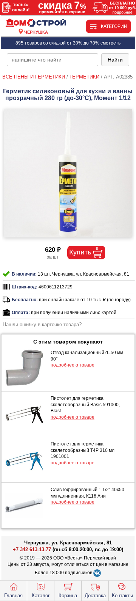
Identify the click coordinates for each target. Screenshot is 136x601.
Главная (13, 595)
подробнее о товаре (72, 365)
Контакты (122, 595)
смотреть (110, 43)
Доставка (95, 595)
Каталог (41, 595)
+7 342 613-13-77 (32, 549)
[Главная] (36, 23)
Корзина (68, 595)
